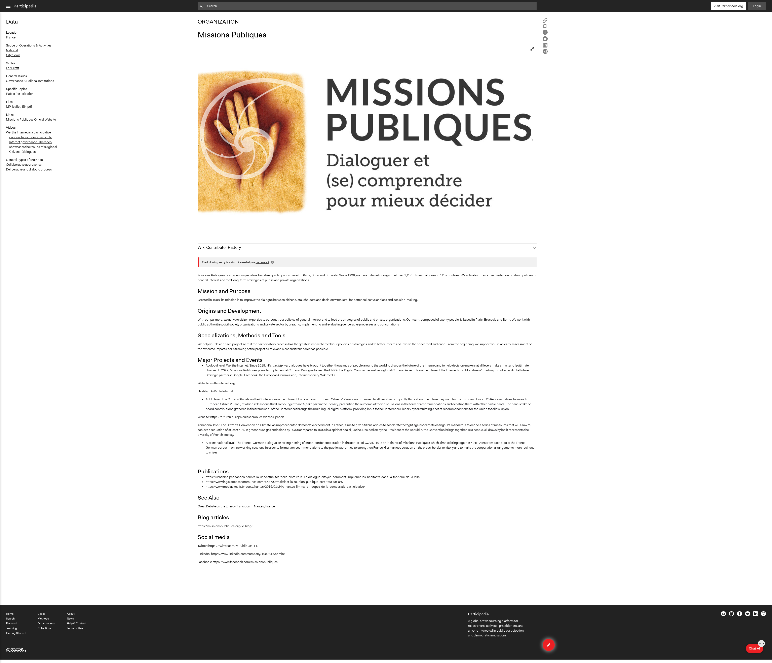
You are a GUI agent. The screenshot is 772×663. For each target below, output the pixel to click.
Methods (43, 618)
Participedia (25, 6)
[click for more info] (272, 262)
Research (11, 623)
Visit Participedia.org (728, 6)
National (12, 50)
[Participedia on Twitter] (747, 615)
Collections (44, 628)
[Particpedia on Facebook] (739, 615)
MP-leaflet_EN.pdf (19, 106)
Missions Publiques (214, 230)
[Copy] (545, 22)
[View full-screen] (532, 48)
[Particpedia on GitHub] (731, 615)
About (71, 613)
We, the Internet (237, 365)
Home (9, 613)
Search (10, 618)
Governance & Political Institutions (30, 81)
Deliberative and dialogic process (29, 169)
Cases (41, 613)
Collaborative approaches (24, 164)
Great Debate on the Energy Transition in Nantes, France (236, 506)
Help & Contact (76, 623)
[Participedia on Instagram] (763, 615)
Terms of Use (75, 628)
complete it (262, 262)
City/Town (13, 55)
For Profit (12, 68)
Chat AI (756, 647)
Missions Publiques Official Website (31, 119)
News (70, 618)
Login (757, 6)
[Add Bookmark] (545, 27)
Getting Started (16, 633)
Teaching (11, 628)
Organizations (46, 623)
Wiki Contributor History (219, 247)
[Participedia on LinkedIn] (755, 615)
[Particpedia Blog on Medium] (723, 615)
